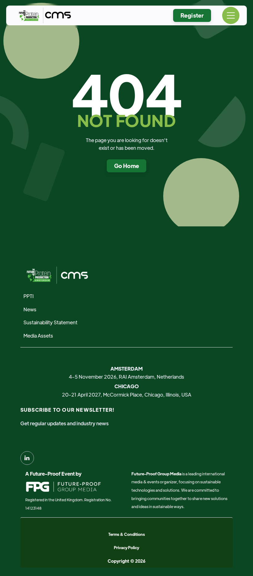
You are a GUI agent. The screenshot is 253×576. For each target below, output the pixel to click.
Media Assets (38, 335)
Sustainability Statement (50, 322)
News (29, 309)
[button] (230, 15)
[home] (43, 15)
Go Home (126, 165)
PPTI (28, 296)
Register (192, 15)
